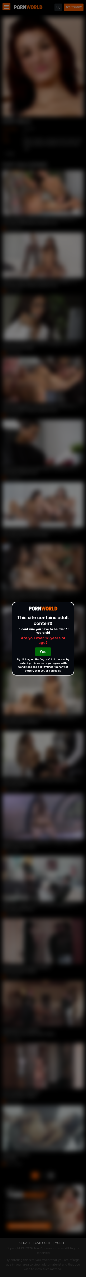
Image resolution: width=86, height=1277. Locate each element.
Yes (43, 652)
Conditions (25, 667)
